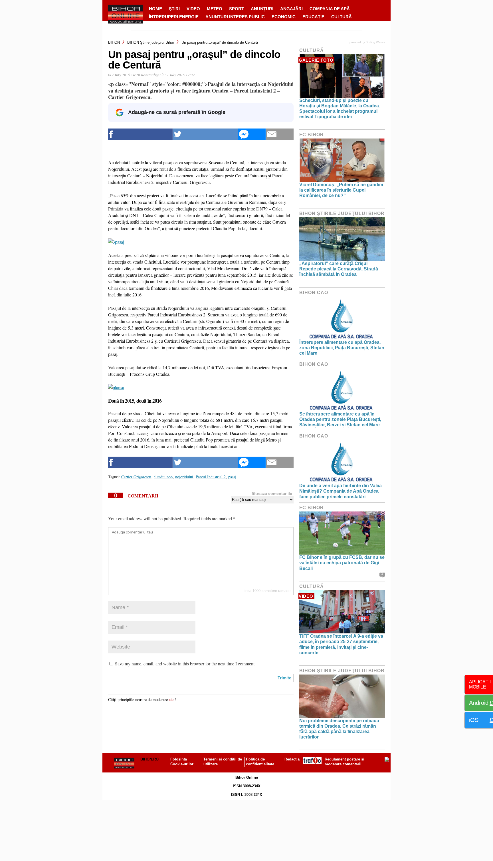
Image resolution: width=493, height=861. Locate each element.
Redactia (292, 759)
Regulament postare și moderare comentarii (344, 761)
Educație (313, 16)
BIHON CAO (313, 292)
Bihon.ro (149, 759)
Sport (236, 8)
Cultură (341, 16)
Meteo (214, 8)
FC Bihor (311, 134)
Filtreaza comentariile (272, 493)
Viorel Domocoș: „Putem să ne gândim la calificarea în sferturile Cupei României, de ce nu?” (341, 190)
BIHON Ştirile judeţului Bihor (150, 42)
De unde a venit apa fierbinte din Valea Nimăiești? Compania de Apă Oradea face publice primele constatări (340, 491)
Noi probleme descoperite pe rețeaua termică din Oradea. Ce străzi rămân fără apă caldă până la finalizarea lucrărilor (339, 729)
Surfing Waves (375, 42)
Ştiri (174, 8)
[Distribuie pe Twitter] (205, 134)
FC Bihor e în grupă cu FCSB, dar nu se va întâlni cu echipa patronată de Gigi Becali (342, 563)
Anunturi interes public (235, 16)
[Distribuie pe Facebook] (140, 134)
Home (155, 8)
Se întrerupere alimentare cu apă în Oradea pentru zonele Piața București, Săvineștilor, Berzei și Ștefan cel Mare (340, 419)
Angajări (291, 8)
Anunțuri (262, 8)
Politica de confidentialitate (260, 761)
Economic (284, 16)
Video (193, 8)
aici (172, 699)
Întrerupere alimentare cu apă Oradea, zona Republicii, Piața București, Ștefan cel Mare (341, 348)
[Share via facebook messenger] (252, 134)
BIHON (114, 42)
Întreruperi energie (174, 16)
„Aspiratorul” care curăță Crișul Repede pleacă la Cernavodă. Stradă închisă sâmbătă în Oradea (338, 269)
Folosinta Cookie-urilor (181, 761)
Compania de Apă (330, 8)
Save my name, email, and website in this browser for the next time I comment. (185, 664)
